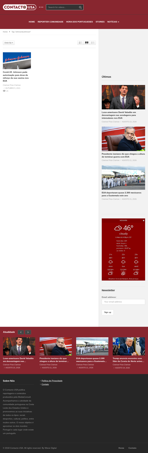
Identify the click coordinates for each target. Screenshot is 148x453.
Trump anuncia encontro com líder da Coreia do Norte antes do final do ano (127, 360)
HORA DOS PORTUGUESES (79, 22)
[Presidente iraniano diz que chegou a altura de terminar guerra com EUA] (123, 139)
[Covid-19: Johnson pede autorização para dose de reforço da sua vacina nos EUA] (17, 60)
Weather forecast (123, 279)
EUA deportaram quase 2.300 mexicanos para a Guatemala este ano (90, 360)
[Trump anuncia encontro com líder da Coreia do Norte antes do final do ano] (129, 346)
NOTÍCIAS (112, 22)
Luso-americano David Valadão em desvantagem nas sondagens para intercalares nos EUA (119, 115)
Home (5, 32)
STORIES (100, 22)
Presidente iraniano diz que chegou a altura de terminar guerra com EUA (53, 360)
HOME (32, 22)
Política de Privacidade (52, 381)
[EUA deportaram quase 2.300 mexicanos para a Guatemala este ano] (123, 177)
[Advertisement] (123, 52)
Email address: (109, 297)
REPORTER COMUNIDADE (50, 22)
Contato (45, 384)
